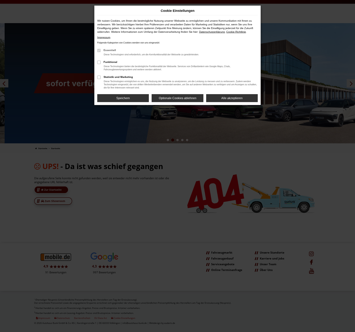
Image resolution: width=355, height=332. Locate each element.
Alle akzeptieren (232, 98)
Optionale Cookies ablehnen (177, 98)
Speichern (123, 98)
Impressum (103, 37)
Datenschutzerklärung (212, 31)
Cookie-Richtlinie (236, 31)
